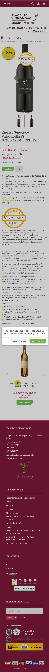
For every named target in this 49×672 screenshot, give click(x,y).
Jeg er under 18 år (20, 341)
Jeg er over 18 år (37, 341)
